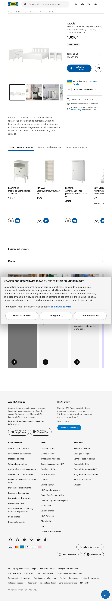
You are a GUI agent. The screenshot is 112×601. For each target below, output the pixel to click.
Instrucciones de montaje (19, 498)
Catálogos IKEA (48, 469)
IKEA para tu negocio (50, 490)
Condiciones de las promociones (69, 573)
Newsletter (46, 505)
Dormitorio (34, 12)
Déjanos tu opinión (16, 522)
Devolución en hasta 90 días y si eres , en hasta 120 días (86, 109)
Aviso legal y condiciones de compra (22, 568)
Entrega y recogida (82, 453)
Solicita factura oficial (17, 464)
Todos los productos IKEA (52, 464)
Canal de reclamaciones (69, 578)
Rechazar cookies (22, 316)
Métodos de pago (16, 458)
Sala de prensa (47, 510)
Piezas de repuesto (16, 503)
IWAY (43, 526)
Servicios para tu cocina (84, 458)
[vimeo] (31, 539)
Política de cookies (47, 568)
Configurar (54, 316)
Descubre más (63, 421)
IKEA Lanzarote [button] (69, 554)
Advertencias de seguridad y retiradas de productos (20, 510)
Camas (45, 12)
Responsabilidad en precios (19, 578)
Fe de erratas (14, 516)
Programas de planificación (86, 474)
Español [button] (94, 554)
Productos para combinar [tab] (21, 147)
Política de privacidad (44, 573)
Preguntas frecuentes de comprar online (23, 481)
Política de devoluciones (91, 578)
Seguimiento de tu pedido (19, 453)
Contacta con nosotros (18, 448)
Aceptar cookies (90, 316)
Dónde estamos (48, 453)
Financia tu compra (82, 479)
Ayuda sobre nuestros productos (22, 469)
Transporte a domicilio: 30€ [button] (82, 99)
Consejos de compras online (20, 474)
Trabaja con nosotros (50, 458)
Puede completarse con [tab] (49, 147)
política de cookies (61, 307)
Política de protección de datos (20, 573)
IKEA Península (47, 516)
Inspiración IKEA (48, 474)
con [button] (85, 82)
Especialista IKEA (81, 464)
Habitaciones (21, 12)
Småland (77, 484)
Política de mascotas (16, 583)
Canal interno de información (45, 578)
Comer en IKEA (47, 484)
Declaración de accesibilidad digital (42, 583)
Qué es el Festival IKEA (51, 531)
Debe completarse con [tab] (77, 147)
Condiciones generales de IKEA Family (74, 583)
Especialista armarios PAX (85, 469)
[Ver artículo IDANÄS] (21, 171)
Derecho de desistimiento (19, 487)
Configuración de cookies (68, 568)
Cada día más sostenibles (52, 495)
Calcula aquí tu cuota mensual (84, 89)
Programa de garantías (18, 493)
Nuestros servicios (82, 448)
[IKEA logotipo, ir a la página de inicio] (13, 4)
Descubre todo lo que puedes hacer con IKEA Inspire (26, 422)
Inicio (10, 12)
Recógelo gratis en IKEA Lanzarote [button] (84, 104)
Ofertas (44, 479)
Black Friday (46, 521)
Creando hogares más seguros (54, 500)
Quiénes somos (48, 448)
